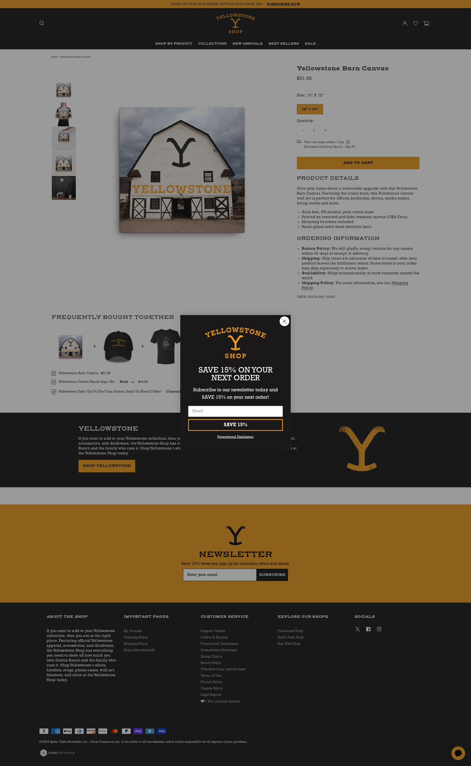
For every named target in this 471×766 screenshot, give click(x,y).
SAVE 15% (236, 425)
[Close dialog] (284, 321)
